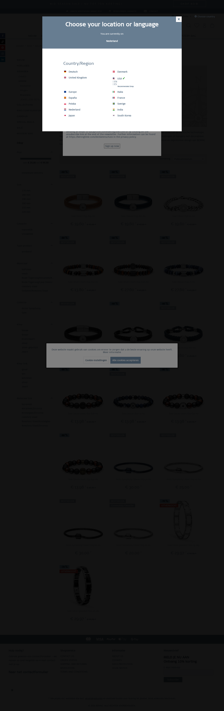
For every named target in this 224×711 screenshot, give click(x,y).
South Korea (124, 115)
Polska (72, 103)
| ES (115, 84)
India (120, 109)
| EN (115, 81)
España (72, 98)
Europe (72, 92)
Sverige (121, 103)
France (121, 98)
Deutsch (73, 71)
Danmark (122, 71)
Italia (120, 92)
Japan (71, 115)
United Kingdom (77, 77)
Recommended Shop (126, 86)
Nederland (74, 109)
